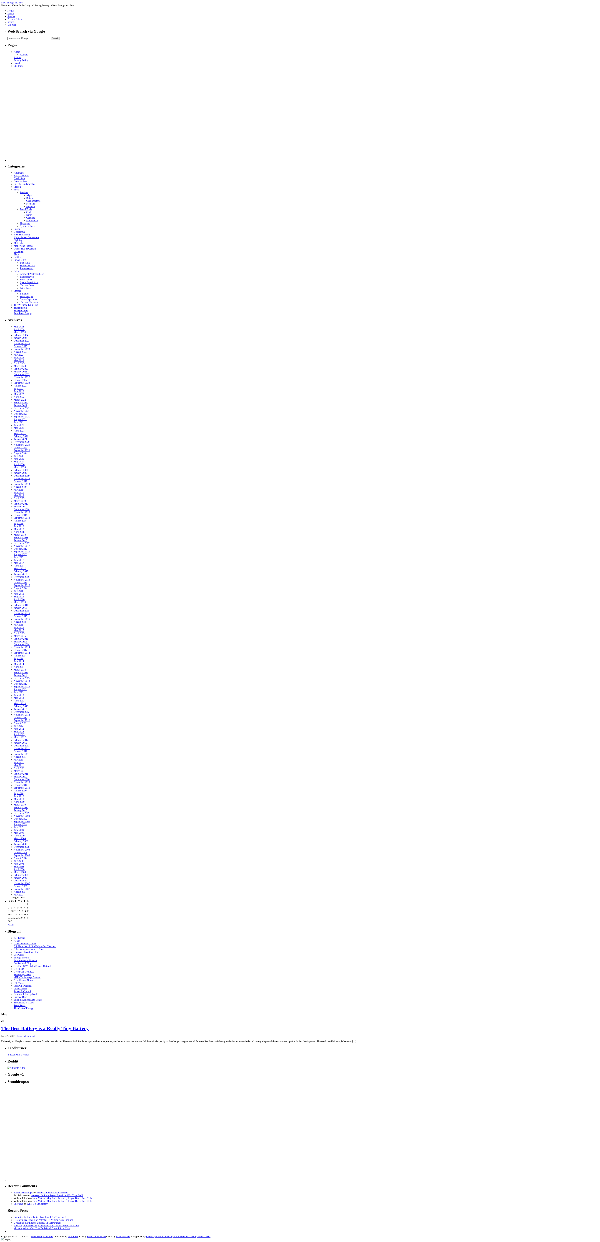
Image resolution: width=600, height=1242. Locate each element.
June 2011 (19, 762)
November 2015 (22, 613)
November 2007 (22, 883)
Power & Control (22, 991)
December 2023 (22, 340)
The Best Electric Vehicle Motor (52, 1192)
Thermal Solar (27, 285)
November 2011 (22, 748)
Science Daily (21, 997)
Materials (18, 243)
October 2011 (20, 751)
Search (11, 22)
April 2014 (19, 667)
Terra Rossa (19, 1005)
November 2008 (22, 849)
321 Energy (19, 938)
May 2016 (19, 596)
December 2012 (22, 712)
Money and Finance (23, 245)
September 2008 (22, 855)
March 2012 (20, 737)
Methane (30, 203)
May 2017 (19, 562)
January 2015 (20, 641)
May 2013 (19, 697)
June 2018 (19, 526)
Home (11, 10)
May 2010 (19, 799)
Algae (29, 195)
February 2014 (21, 672)
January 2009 (20, 844)
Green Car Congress (24, 971)
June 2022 (19, 391)
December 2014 (22, 644)
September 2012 (22, 720)
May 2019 (19, 495)
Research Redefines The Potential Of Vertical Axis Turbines (43, 1220)
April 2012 (19, 734)
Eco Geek (19, 954)
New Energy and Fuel (12, 2)
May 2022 (19, 394)
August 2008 (20, 858)
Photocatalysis (27, 276)
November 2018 (22, 512)
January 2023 (20, 371)
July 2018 (18, 523)
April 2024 (19, 329)
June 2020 (19, 458)
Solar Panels (26, 279)
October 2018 (20, 515)
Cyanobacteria (33, 201)
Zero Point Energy (23, 313)
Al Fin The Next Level (25, 943)
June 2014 (19, 661)
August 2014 (20, 655)
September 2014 (22, 652)
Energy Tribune (21, 957)
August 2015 (20, 622)
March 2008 (20, 872)
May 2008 (19, 866)
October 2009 (20, 818)
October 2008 (20, 852)
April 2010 (19, 802)
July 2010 (18, 793)
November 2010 (22, 782)
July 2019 (18, 489)
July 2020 (18, 456)
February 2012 (21, 740)
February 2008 (21, 875)
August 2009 (20, 824)
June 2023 (19, 357)
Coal (28, 212)
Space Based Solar (29, 282)
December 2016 (22, 577)
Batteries (24, 293)
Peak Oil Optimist (22, 985)
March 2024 (20, 332)
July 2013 (18, 692)
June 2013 (19, 695)
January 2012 (20, 742)
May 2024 (19, 326)
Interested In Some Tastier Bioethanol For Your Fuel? (57, 1195)
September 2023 (22, 349)
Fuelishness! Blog (22, 963)
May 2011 (19, 765)
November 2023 (22, 343)
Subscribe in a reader (18, 1054)
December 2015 (22, 610)
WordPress (73, 1236)
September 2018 (22, 517)
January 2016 (20, 607)
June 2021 (19, 425)
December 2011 (21, 745)
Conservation (20, 181)
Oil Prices (18, 983)
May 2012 (19, 731)
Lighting (18, 240)
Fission (17, 186)
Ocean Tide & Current (25, 248)
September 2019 (22, 484)
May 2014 (19, 664)
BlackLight (19, 178)
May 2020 (19, 461)
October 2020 (20, 447)
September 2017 (22, 551)
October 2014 (20, 650)
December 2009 (22, 813)
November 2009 (22, 816)
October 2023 (20, 346)
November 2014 (22, 647)
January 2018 (20, 540)
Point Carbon (20, 988)
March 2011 (20, 771)
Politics (17, 257)
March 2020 (20, 467)
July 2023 (18, 354)
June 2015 (19, 627)
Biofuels (24, 192)
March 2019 (20, 501)
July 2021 (18, 422)
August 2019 (20, 487)
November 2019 (22, 478)
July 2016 (18, 591)
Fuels (16, 189)
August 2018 (20, 520)
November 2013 (22, 681)
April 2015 (19, 633)
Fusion (17, 229)
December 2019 (22, 475)
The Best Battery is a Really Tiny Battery (45, 1028)
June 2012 (19, 728)
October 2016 (20, 582)
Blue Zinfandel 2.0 (96, 1236)
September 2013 (22, 686)
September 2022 (22, 383)
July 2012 (18, 726)
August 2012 (20, 723)
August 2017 (20, 554)
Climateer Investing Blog (26, 952)
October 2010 (20, 785)
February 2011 (21, 773)
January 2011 (20, 776)
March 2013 (20, 703)
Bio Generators (21, 175)
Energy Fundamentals (24, 184)
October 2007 (20, 886)
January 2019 (20, 506)
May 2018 (19, 529)
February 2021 (21, 436)
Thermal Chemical (29, 302)
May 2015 (19, 630)
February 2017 (21, 571)
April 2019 (19, 498)
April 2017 (19, 565)
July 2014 (18, 658)
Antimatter (19, 172)
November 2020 (22, 444)
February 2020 (21, 470)
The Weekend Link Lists (26, 305)
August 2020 (20, 453)
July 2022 (18, 388)
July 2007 (18, 894)
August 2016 (20, 588)
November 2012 (22, 714)
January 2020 (20, 472)
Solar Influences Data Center (28, 999)
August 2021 (20, 419)
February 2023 (21, 368)
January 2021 (20, 439)
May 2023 (19, 360)
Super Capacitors (28, 299)
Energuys (18, 1203)
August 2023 (20, 352)
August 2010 (20, 790)
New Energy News (23, 980)
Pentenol (30, 206)
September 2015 (22, 619)
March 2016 (20, 602)
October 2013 (20, 683)
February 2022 (21, 402)
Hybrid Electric (27, 265)
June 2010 (19, 796)
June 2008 (19, 863)
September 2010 (22, 787)
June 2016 (19, 593)
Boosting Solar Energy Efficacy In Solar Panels (37, 1222)
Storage (17, 290)
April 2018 (19, 532)
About (11, 13)
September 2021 (22, 416)
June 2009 (19, 830)
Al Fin (17, 940)
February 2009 (21, 841)
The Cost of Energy (23, 1008)
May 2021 (19, 427)
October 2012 (20, 717)
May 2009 (19, 832)
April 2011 (19, 768)
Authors (24, 54)
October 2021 (20, 413)
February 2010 (21, 807)
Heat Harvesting (22, 234)
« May (11, 924)
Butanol (30, 198)
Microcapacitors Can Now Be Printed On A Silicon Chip (42, 1228)
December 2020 (22, 442)
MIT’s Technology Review (27, 977)
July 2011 (18, 759)
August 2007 (20, 891)
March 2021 (20, 433)
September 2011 (22, 754)
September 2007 (22, 889)
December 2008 (22, 846)
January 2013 (20, 709)
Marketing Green (22, 974)
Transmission (20, 307)
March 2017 (20, 568)
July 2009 (18, 827)
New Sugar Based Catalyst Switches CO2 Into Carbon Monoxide (46, 1225)
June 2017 (19, 560)
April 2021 (19, 430)
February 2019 (21, 503)
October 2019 (20, 481)
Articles (11, 16)
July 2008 (18, 861)
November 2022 (22, 377)
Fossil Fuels (26, 209)
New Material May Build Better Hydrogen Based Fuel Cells (62, 1198)
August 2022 (20, 385)
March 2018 (20, 534)
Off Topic (18, 251)
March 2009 (20, 838)
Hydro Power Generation (26, 237)
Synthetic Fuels (27, 226)
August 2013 (20, 689)
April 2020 (19, 464)
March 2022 (20, 399)
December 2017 (22, 543)
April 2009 (19, 835)
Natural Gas (32, 220)
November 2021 (22, 411)
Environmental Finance (25, 960)
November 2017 (22, 546)
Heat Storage (26, 296)
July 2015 (18, 624)
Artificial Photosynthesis (32, 274)
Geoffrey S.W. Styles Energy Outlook (32, 966)
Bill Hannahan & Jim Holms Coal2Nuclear (35, 946)
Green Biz (19, 969)
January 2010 (20, 810)
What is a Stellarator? (37, 1203)
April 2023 (19, 363)
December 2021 (22, 408)
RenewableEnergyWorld (26, 994)
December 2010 (22, 779)
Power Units (20, 260)
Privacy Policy (15, 19)
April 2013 (19, 700)
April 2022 (19, 397)
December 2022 (22, 374)
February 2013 (21, 706)
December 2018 (22, 509)
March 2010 (20, 804)
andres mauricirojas (23, 1192)
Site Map (12, 24)
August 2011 (20, 757)
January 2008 (20, 877)
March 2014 (20, 669)
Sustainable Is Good (24, 1002)
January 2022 (20, 405)
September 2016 (22, 585)
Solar (16, 271)
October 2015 (20, 616)
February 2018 (21, 537)
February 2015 (21, 638)
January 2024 (20, 338)
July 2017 (18, 557)
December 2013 (22, 678)
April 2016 (19, 599)
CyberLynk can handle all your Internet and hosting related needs (178, 1236)
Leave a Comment (26, 1036)
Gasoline (30, 217)
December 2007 (22, 880)
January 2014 (20, 675)
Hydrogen (25, 223)
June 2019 (19, 492)
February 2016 (21, 605)
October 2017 (20, 548)
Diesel (29, 215)
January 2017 (20, 574)
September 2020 (22, 450)
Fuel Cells (25, 262)
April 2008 (19, 869)
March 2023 (20, 366)
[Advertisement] (20, 114)
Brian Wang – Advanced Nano (29, 949)
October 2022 (20, 380)
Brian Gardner (123, 1236)
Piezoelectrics (26, 268)
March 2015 (20, 636)
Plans (16, 254)
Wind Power (26, 288)
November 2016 (22, 579)
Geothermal (19, 231)
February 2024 (21, 335)
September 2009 (22, 821)
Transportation (21, 310)
